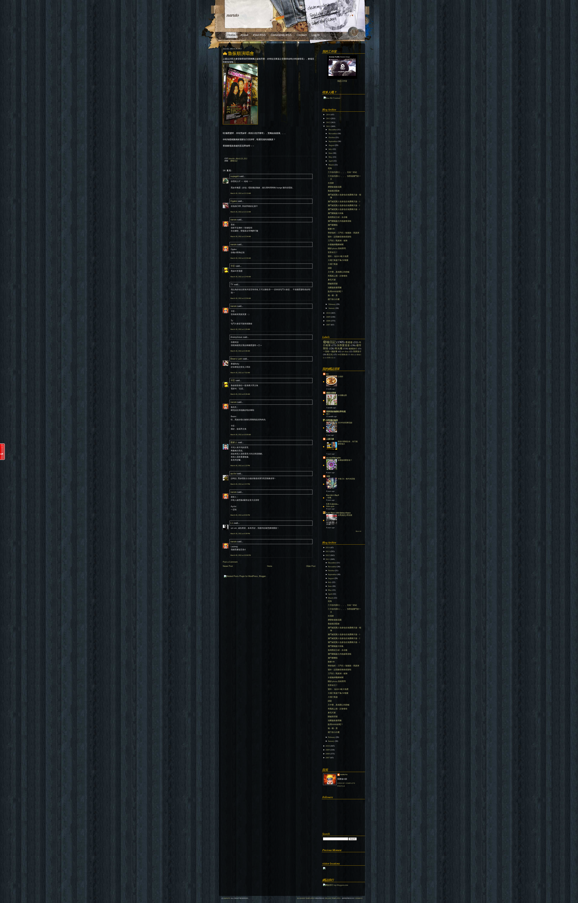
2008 (328, 320)
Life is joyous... (332, 503)
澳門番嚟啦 (333, 225)
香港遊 (349, 342)
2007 (328, 324)
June (330, 153)
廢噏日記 (233, 160)
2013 (328, 118)
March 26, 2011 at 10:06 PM (240, 555)
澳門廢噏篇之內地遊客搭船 (339, 221)
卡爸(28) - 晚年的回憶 (346, 478)
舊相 (352, 354)
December (333, 129)
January (332, 308)
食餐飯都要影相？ (345, 460)
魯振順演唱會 (241, 53)
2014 (328, 114)
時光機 (338, 348)
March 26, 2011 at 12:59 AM (240, 298)
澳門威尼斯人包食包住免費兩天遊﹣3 (344, 201)
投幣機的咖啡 (332, 420)
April (331, 160)
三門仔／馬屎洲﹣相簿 (337, 240)
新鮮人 (233, 442)
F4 (327, 373)
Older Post (310, 566)
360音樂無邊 (342, 354)
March (331, 164)
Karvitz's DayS (332, 495)
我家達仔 (357, 351)
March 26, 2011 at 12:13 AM (240, 193)
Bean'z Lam (236, 358)
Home (269, 566)
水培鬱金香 (342, 395)
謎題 (330, 268)
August (331, 145)
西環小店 (330, 358)
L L (231, 523)
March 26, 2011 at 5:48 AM (240, 351)
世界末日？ (333, 252)
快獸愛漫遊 (343, 345)
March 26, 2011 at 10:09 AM (240, 434)
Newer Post (228, 566)
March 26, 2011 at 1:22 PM (240, 465)
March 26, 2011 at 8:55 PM (240, 515)
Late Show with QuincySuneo (338, 512)
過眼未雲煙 (331, 392)
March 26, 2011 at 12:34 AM (240, 236)
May (330, 157)
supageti (234, 176)
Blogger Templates (305, 898)
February (332, 304)
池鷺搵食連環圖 (335, 287)
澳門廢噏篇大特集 (335, 213)
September (333, 141)
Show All (358, 531)
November (333, 133)
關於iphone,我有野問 (337, 248)
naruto (233, 14)
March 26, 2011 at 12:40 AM (240, 277)
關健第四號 (333, 283)
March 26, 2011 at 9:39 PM (240, 533)
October (332, 137)
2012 (328, 122)
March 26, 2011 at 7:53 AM (240, 373)
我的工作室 (342, 81)
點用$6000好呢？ (335, 291)
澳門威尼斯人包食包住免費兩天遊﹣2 (344, 205)
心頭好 (340, 376)
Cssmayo (358, 898)
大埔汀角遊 (333, 264)
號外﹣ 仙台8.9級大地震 (338, 256)
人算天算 (330, 438)
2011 (328, 126)
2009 (328, 316)
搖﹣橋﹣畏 (333, 295)
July (330, 149)
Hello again (330, 506)
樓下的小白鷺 (334, 299)
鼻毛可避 (332, 279)
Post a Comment (230, 562)
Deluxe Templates (333, 898)
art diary (345, 351)
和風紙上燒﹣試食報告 (337, 275)
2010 (328, 313)
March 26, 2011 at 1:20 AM (240, 329)
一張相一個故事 (330, 351)
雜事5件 (331, 228)
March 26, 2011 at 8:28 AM (240, 394)
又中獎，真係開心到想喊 (338, 271)
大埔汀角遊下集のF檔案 (338, 260)
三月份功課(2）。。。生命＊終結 (342, 172)
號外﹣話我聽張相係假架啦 (339, 236)
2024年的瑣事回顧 (345, 422)
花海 (330, 168)
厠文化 (330, 354)
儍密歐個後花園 (335, 186)
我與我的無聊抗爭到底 (336, 411)
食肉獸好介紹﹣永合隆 (337, 217)
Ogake (233, 201)
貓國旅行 (353, 348)
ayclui (233, 473)
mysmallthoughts (333, 457)
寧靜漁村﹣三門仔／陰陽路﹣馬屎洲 (343, 232)
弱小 (328, 414)
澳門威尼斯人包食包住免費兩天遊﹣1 (344, 209)
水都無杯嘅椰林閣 (335, 244)
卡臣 (232, 266)
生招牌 (331, 183)
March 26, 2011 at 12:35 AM (240, 258)
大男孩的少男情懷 (345, 515)
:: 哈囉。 (329, 497)
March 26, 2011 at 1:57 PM (240, 484)
